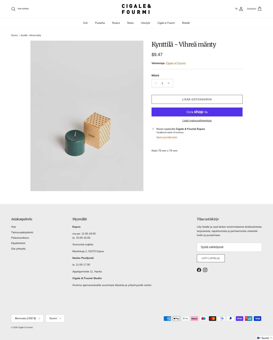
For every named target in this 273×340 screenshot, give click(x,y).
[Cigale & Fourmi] (136, 9)
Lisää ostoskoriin (197, 99)
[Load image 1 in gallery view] (86, 116)
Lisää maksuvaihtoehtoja (197, 120)
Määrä (155, 75)
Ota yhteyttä (18, 248)
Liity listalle (211, 258)
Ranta (130, 23)
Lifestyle (145, 23)
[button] (264, 338)
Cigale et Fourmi (176, 63)
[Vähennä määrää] (155, 83)
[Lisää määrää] (169, 83)
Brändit (186, 23)
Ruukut (116, 23)
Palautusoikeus (20, 237)
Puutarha (100, 23)
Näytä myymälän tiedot (166, 137)
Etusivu (14, 35)
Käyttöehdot (18, 243)
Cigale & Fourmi (166, 23)
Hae (13, 226)
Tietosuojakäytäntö (22, 232)
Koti (85, 23)
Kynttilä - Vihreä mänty (31, 35)
